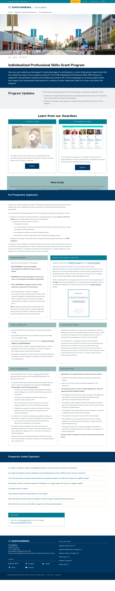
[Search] (104, 1)
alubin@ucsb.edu (26, 520)
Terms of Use (50, 575)
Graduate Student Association (68, 553)
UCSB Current (63, 557)
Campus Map (62, 564)
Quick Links (94, 1)
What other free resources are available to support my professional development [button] (35, 504)
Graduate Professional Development (25, 12)
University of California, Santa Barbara (18, 1)
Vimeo (13, 567)
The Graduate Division (45, 12)
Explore (83, 167)
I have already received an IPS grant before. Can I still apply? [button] (28, 494)
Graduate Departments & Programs (69, 549)
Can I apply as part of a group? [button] (18, 488)
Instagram (31, 564)
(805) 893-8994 (13, 564)
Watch (32, 166)
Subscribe (75, 1)
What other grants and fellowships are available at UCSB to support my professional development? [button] (41, 499)
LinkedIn (47, 564)
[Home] (28, 8)
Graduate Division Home (66, 546)
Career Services (96, 285)
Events (10, 12)
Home (9, 57)
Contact (84, 1)
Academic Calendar (64, 561)
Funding (15, 57)
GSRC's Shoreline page (65, 189)
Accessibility (58, 575)
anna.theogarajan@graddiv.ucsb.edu (21, 523)
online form (38, 374)
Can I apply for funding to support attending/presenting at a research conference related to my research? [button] (42, 468)
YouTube (31, 567)
